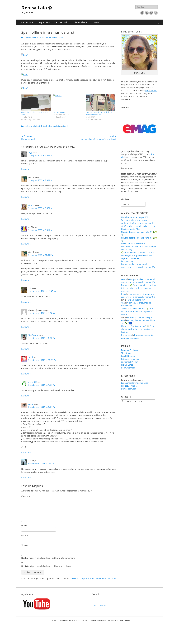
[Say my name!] (68, 102)
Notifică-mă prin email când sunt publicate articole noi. (46, 566)
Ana (123, 302)
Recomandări (60, 22)
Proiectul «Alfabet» (129, 385)
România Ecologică (129, 350)
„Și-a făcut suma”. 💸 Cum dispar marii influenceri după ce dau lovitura (137, 311)
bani (45, 126)
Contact (95, 22)
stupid (65, 126)
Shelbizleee (126, 353)
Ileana (124, 279)
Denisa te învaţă (128, 388)
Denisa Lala (43, 37)
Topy (30, 152)
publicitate (57, 126)
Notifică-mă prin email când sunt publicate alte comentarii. (48, 558)
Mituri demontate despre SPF (134, 217)
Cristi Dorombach (99, 605)
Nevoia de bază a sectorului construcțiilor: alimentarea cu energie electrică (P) (138, 246)
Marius (124, 326)
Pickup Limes (127, 364)
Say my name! (59, 112)
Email (24, 535)
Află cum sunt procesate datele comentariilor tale (93, 578)
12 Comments (57, 37)
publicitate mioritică (31, 126)
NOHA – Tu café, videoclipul (139, 317)
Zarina (124, 308)
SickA (30, 357)
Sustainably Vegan (129, 362)
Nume (24, 525)
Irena (123, 294)
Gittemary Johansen (130, 359)
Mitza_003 (32, 382)
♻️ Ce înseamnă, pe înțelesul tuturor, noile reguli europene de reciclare (138, 288)
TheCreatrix (33, 335)
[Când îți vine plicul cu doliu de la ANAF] (36, 102)
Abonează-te (27, 22)
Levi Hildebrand (128, 356)
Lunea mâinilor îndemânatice (134, 383)
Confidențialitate (79, 22)
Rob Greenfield (128, 367)
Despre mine (44, 22)
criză (50, 126)
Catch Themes (124, 620)
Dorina (124, 285)
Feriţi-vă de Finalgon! (136, 300)
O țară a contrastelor (130, 258)
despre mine (151, 90)
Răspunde (26, 169)
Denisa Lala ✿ (36, 8)
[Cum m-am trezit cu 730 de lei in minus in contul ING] (100, 102)
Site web (25, 545)
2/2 (29, 288)
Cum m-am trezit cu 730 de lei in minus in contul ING (99, 113)
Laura (30, 404)
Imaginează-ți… (128, 261)
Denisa (31, 205)
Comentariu (27, 496)
